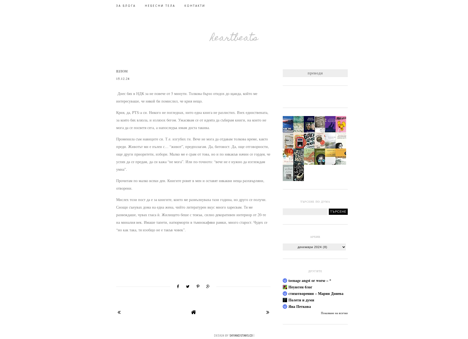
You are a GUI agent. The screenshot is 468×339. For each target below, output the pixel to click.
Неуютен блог (300, 287)
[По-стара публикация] (268, 312)
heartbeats (234, 38)
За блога (126, 6)
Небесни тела (160, 6)
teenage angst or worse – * (309, 280)
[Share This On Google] (208, 286)
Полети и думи (301, 300)
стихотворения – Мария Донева (315, 293)
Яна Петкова (299, 306)
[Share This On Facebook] (178, 286)
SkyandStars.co (241, 335)
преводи (315, 72)
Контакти (194, 6)
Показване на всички (334, 313)
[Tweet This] (187, 286)
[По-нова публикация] (119, 312)
